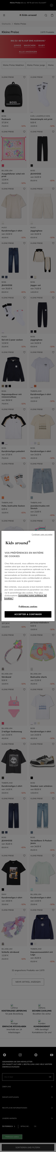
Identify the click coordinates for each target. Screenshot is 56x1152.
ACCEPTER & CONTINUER (28, 614)
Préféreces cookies (28, 606)
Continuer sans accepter (42, 535)
